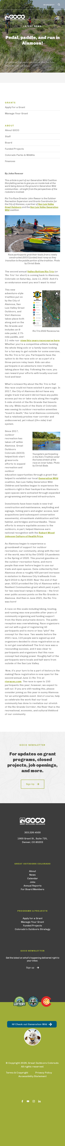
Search (58, 4)
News (32, 874)
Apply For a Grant (15, 107)
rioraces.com (13, 681)
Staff (8, 136)
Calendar (32, 878)
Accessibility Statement (32, 1076)
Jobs (32, 882)
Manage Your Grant (16, 113)
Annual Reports (33, 885)
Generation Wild (48, 478)
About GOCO (12, 130)
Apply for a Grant (32, 918)
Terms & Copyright (17, 1072)
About (32, 871)
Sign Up (30, 784)
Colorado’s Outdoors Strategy (32, 929)
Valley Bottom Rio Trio (40, 271)
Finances (10, 161)
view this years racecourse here (40, 340)
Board (8, 142)
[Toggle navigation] (57, 18)
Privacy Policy (43, 1072)
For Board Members (32, 889)
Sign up (30, 967)
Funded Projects (14, 148)
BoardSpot (49, 5)
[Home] (29, 17)
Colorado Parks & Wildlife (20, 155)
